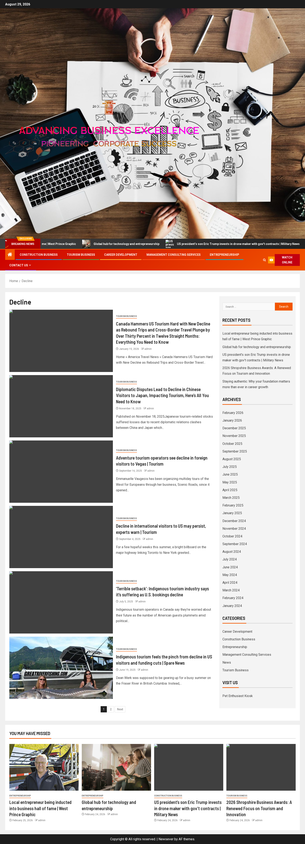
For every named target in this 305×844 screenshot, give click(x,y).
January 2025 (232, 513)
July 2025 (229, 467)
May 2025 (229, 482)
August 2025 (231, 459)
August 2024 (231, 552)
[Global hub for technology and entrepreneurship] (116, 767)
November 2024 (234, 529)
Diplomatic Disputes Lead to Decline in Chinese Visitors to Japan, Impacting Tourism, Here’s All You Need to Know (162, 395)
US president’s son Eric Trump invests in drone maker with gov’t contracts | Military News (195, 244)
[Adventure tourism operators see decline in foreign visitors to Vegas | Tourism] (61, 471)
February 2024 (232, 598)
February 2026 (232, 413)
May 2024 (229, 575)
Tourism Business (81, 254)
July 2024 (229, 559)
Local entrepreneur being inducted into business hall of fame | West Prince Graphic (40, 808)
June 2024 (230, 567)
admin (148, 348)
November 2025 (234, 436)
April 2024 (229, 583)
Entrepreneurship (224, 254)
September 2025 (234, 451)
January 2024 (232, 606)
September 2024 (234, 544)
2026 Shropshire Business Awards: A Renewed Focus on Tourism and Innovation (259, 808)
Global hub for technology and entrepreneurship (84, 244)
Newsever (166, 839)
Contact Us (18, 265)
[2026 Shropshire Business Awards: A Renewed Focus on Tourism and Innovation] (261, 767)
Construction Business (39, 254)
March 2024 (231, 590)
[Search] (264, 260)
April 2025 (229, 490)
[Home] (10, 255)
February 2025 (232, 505)
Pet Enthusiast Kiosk (237, 696)
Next (120, 709)
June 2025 (230, 474)
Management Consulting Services (173, 254)
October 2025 (232, 444)
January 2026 (232, 420)
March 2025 (231, 498)
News (226, 662)
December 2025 (234, 428)
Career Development (120, 254)
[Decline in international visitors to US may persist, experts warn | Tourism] (61, 537)
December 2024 (234, 521)
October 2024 (232, 536)
